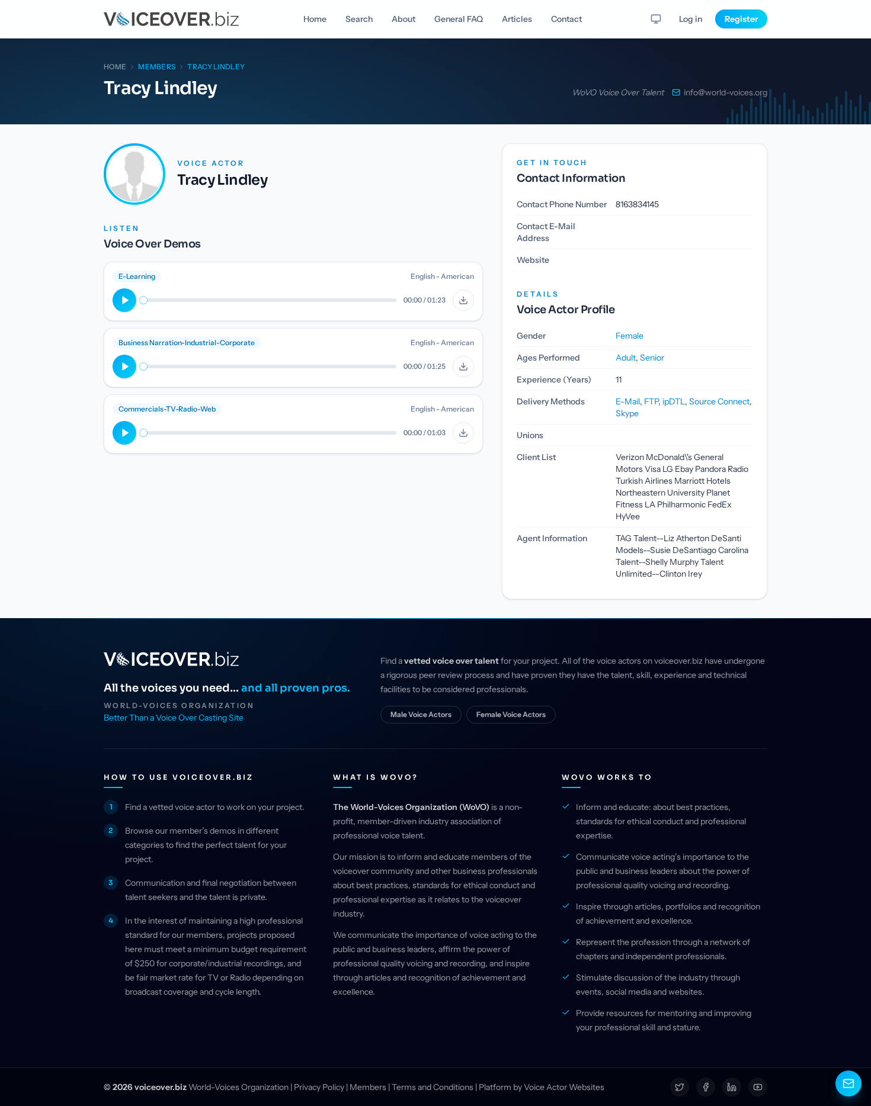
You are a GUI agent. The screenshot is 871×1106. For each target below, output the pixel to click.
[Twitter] (679, 1087)
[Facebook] (705, 1087)
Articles (517, 19)
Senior (652, 357)
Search (359, 19)
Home (314, 19)
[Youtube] (757, 1087)
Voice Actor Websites (564, 1087)
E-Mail (628, 401)
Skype (627, 413)
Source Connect (719, 401)
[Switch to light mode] (656, 19)
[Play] (124, 300)
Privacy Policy (319, 1087)
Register (741, 19)
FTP (651, 401)
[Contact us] (848, 1083)
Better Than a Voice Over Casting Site (174, 717)
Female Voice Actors (511, 714)
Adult (626, 357)
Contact (566, 19)
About (403, 19)
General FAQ (458, 19)
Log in (690, 19)
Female (629, 335)
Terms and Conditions (432, 1087)
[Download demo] (463, 300)
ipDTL (673, 401)
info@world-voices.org (725, 92)
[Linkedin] (731, 1087)
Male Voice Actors (420, 714)
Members (368, 1087)
